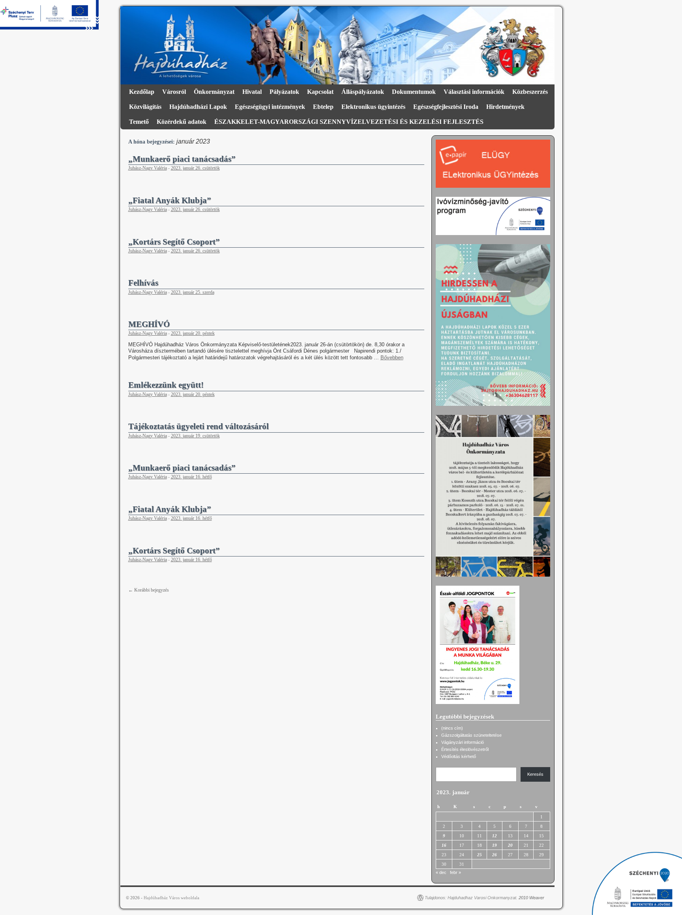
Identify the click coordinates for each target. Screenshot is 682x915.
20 (510, 845)
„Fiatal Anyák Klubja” (169, 200)
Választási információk (474, 91)
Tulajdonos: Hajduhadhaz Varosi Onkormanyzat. (471, 897)
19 (494, 845)
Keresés (535, 774)
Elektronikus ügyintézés (373, 106)
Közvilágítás (145, 106)
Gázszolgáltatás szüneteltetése (471, 735)
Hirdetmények (505, 106)
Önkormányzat (214, 91)
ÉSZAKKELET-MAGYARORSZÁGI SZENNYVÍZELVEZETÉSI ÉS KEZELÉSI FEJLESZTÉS (348, 121)
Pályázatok (284, 91)
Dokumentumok (414, 91)
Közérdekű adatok (181, 121)
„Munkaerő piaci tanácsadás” (182, 159)
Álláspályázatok (362, 91)
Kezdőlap (141, 91)
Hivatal (252, 91)
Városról (174, 91)
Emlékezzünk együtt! (166, 385)
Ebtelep (323, 106)
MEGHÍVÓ (149, 324)
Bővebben (391, 357)
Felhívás (143, 283)
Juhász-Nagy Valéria (147, 168)
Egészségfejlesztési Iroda (445, 106)
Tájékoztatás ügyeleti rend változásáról (198, 426)
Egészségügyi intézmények (270, 106)
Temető (139, 121)
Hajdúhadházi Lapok (198, 106)
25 (479, 854)
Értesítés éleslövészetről (465, 749)
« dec (441, 872)
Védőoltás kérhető (458, 756)
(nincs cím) (452, 728)
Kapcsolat (320, 91)
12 (494, 835)
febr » (455, 872)
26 (494, 854)
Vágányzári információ (462, 742)
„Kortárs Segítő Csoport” (174, 241)
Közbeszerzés (530, 91)
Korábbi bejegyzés (148, 590)
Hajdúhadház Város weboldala (171, 897)
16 (444, 845)
